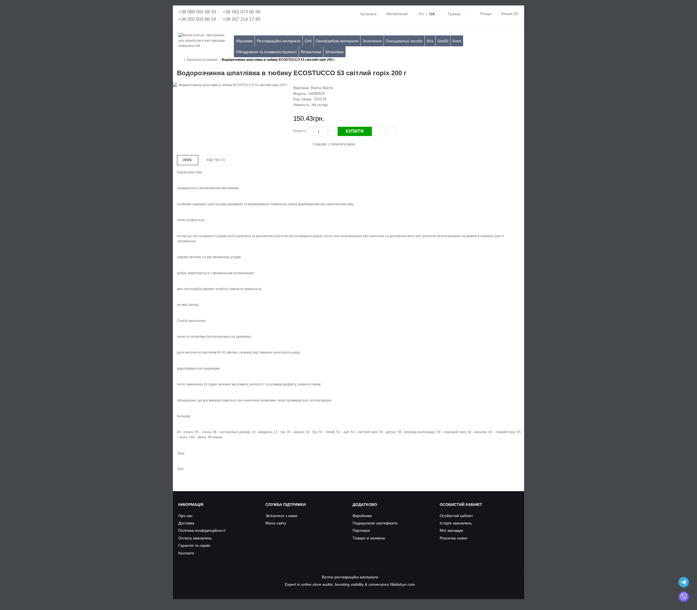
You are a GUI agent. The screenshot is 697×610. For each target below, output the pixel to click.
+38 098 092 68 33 (197, 11)
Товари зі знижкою (369, 538)
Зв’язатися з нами (281, 516)
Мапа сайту (275, 523)
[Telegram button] (683, 582)
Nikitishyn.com (402, 584)
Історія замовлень (456, 523)
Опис (187, 160)
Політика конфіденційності (201, 530)
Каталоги (368, 14)
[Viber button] (683, 596)
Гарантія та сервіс (194, 545)
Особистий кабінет (456, 516)
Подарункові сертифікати (375, 523)
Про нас (185, 516)
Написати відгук (343, 144)
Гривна (454, 14)
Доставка (186, 523)
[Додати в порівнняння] (379, 131)
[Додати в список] (392, 131)
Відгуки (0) (216, 160)
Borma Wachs (322, 88)
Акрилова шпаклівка (202, 60)
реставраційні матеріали (356, 577)
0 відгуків (319, 144)
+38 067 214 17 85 (241, 19)
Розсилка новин (453, 538)
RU (421, 14)
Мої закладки (451, 530)
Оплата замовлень (195, 538)
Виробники (362, 516)
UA (432, 14)
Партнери (361, 530)
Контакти (186, 553)
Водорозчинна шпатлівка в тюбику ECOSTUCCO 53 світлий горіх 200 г (278, 60)
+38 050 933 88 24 (197, 19)
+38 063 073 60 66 (241, 11)
